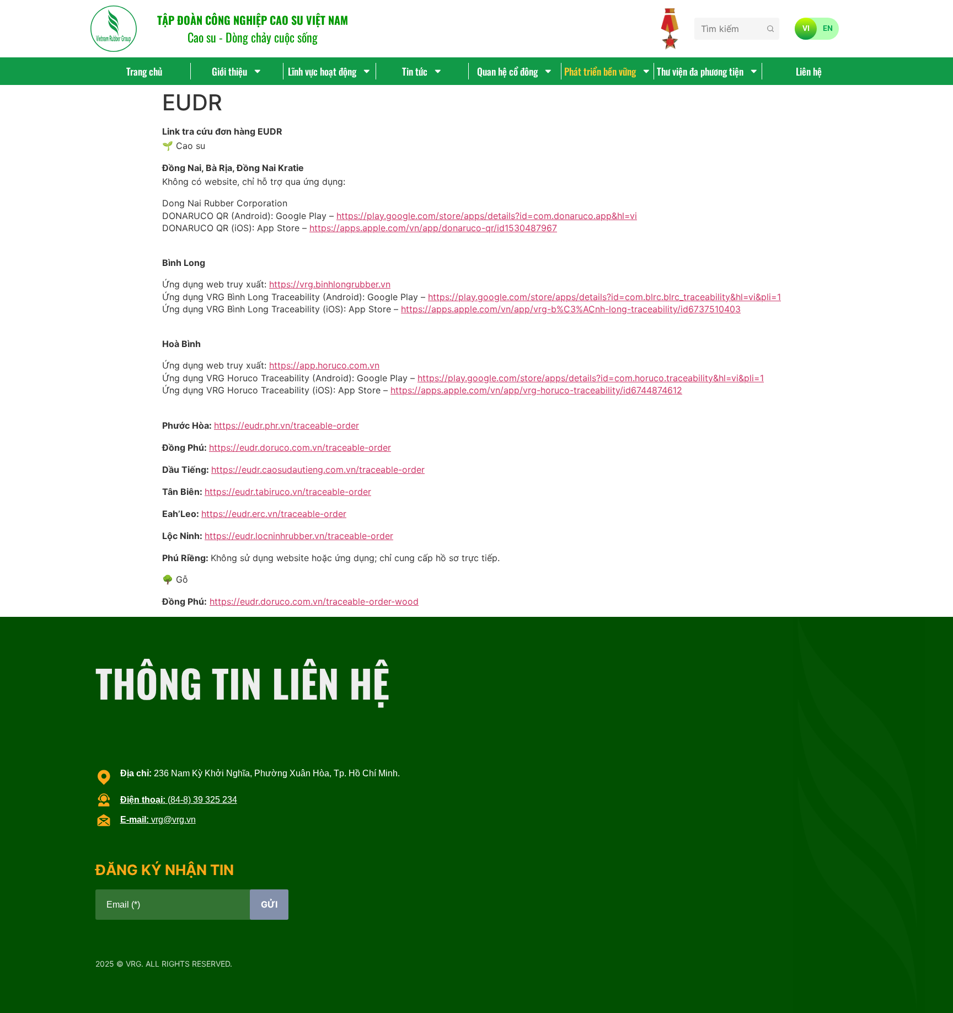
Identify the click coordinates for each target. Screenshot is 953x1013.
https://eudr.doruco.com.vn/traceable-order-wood (314, 601)
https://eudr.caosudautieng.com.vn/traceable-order (318, 469)
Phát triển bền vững (600, 71)
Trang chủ (144, 71)
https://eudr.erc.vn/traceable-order (273, 513)
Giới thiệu (229, 71)
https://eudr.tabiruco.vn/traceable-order (288, 491)
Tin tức (414, 71)
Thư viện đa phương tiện (700, 71)
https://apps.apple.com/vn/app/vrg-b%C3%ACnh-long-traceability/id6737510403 (571, 308)
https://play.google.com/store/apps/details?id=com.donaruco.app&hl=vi (486, 215)
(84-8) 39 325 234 (178, 799)
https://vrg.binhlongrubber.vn (329, 284)
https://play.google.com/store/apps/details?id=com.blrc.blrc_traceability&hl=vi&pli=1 (604, 296)
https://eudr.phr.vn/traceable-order (286, 425)
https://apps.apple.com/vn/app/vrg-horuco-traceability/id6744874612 (536, 390)
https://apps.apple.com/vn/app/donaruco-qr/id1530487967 (433, 227)
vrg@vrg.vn (158, 819)
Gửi (269, 904)
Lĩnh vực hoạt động (322, 71)
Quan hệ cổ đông (507, 71)
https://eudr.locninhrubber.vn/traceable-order (299, 535)
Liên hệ (809, 71)
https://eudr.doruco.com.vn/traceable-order (300, 447)
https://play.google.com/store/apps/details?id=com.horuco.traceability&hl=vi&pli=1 (590, 377)
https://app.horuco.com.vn (324, 365)
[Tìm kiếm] (770, 28)
